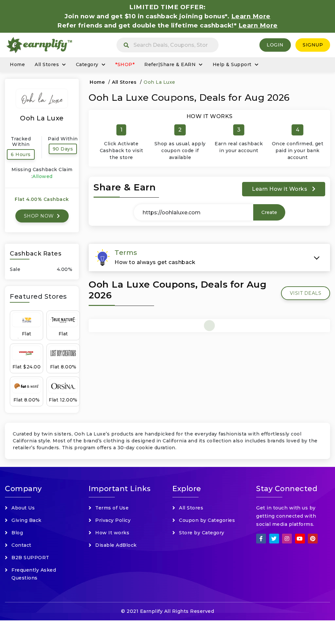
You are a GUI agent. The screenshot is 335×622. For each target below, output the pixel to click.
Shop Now (40, 216)
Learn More (258, 25)
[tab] (209, 257)
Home (17, 64)
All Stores (47, 64)
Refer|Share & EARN (170, 64)
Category (87, 64)
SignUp (313, 45)
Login (275, 45)
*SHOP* (124, 64)
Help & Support (232, 64)
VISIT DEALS (306, 293)
